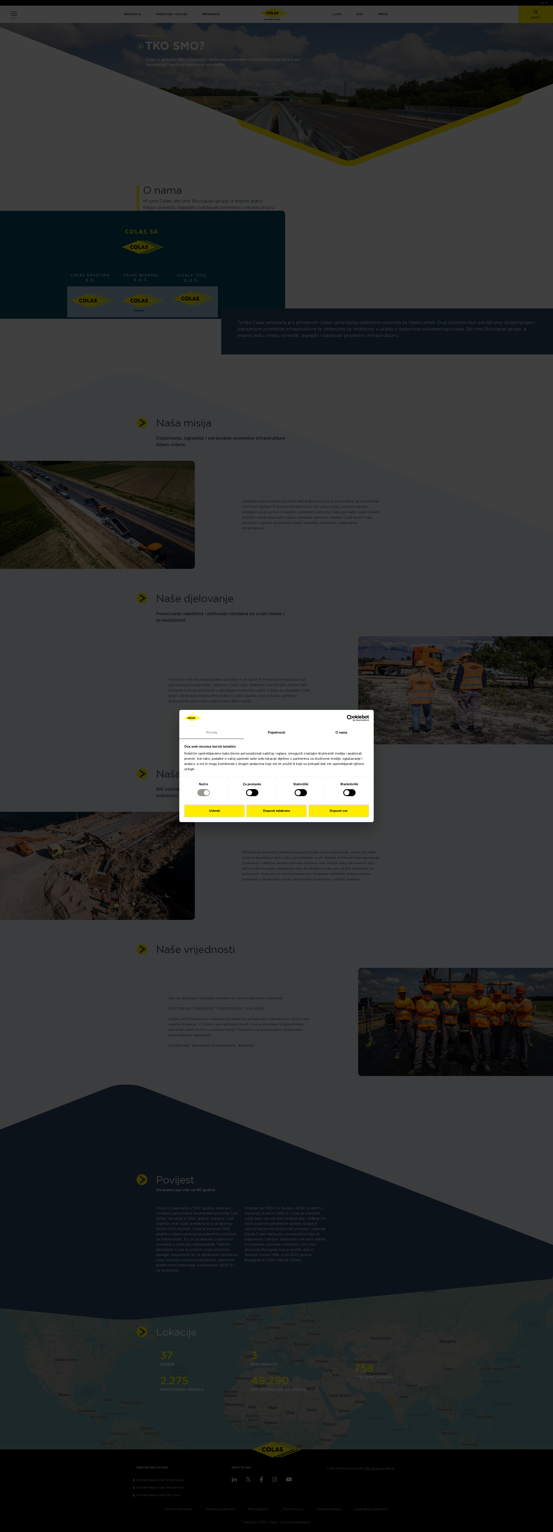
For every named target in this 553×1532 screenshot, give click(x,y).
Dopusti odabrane (276, 810)
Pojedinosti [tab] (276, 732)
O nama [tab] (341, 732)
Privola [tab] (211, 732)
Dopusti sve (339, 810)
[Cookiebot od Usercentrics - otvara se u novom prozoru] (350, 718)
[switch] (252, 792)
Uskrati (214, 810)
